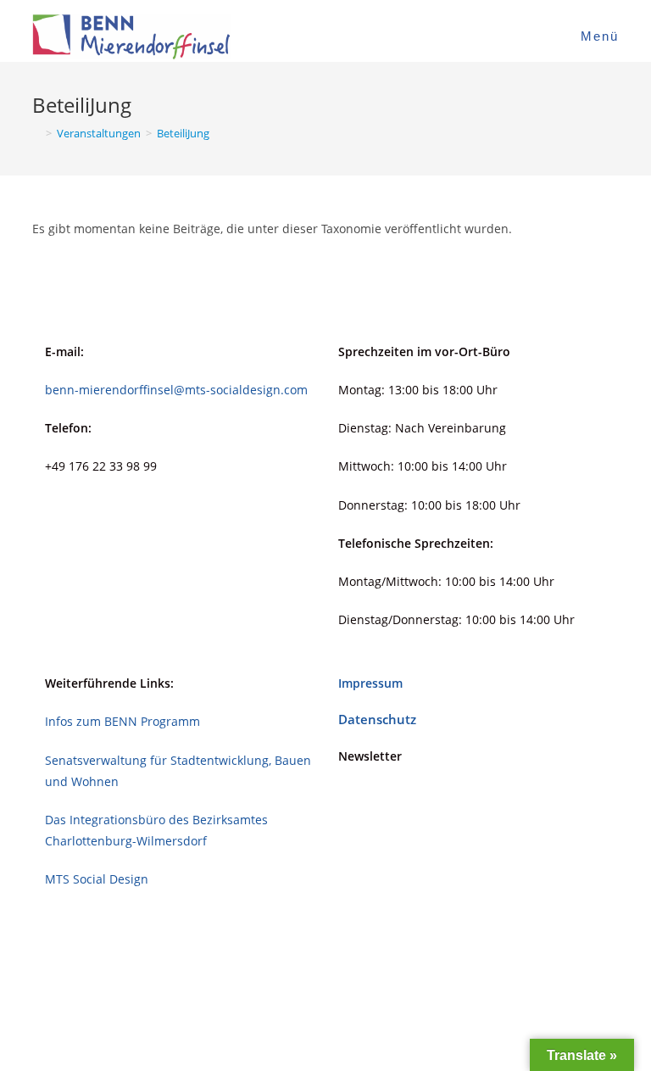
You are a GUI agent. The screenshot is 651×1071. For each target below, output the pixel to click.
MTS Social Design (96, 879)
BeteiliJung (183, 133)
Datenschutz (377, 719)
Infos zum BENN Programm (122, 721)
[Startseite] (36, 133)
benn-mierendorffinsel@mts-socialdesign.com (176, 390)
